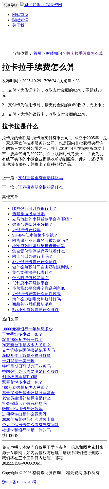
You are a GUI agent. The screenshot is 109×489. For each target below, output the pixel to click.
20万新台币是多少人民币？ (26, 345)
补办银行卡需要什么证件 (34, 262)
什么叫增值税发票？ (30, 278)
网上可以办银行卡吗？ (32, 256)
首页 (37, 53)
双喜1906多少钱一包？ (22, 339)
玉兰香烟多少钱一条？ (22, 334)
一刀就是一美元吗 (18, 361)
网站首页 (20, 14)
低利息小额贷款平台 (30, 283)
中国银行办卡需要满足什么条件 (30, 371)
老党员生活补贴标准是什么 (26, 398)
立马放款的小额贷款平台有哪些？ (42, 219)
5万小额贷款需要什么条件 (35, 309)
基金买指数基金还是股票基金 (28, 393)
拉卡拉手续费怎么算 (84, 53)
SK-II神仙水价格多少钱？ (35, 235)
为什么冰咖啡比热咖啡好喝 (36, 299)
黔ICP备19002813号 (19, 482)
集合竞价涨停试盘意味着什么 (38, 251)
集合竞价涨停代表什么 (32, 272)
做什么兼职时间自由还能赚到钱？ (42, 267)
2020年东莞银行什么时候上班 (28, 419)
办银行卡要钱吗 (26, 230)
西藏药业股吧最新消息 (32, 304)
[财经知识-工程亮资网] (41, 5)
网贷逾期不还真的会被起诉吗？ (40, 240)
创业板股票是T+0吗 (19, 377)
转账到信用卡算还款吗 (22, 409)
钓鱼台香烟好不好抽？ (32, 224)
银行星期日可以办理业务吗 (26, 366)
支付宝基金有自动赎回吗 (40, 178)
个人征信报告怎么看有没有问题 (30, 425)
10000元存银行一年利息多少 (27, 329)
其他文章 (10, 196)
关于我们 (20, 25)
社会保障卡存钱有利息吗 (24, 403)
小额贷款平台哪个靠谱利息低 (38, 288)
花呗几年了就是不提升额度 (26, 355)
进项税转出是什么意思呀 (24, 414)
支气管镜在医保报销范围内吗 (28, 350)
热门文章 (10, 319)
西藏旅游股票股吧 (28, 214)
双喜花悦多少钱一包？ (22, 382)
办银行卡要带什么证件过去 (36, 294)
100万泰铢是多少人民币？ (25, 387)
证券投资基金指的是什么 (40, 187)
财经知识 (20, 20)
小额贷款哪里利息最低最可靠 (38, 246)
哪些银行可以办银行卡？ (34, 208)
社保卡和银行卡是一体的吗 (26, 430)
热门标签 (10, 435)
